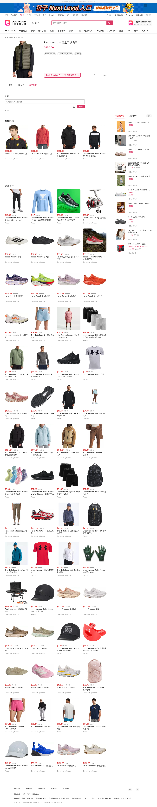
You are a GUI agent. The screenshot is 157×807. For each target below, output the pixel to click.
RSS (137, 789)
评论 (81, 106)
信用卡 (29, 15)
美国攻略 (37, 15)
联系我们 (120, 15)
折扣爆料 (52, 15)
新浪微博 (130, 789)
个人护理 (100, 30)
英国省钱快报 (41, 798)
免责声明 (54, 788)
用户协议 (26, 794)
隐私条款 (36, 794)
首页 (6, 15)
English (140, 15)
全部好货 (23, 30)
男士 (136, 30)
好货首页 (12, 30)
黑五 (93, 798)
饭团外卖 (75, 15)
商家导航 (61, 15)
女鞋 (79, 30)
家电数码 (61, 30)
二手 (68, 15)
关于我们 (17, 788)
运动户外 (42, 30)
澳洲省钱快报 (76, 798)
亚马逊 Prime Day (104, 798)
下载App (130, 15)
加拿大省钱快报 (27, 798)
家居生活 (111, 30)
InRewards (118, 798)
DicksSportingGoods (65, 54)
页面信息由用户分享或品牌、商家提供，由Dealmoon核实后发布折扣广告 (38, 802)
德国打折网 (65, 798)
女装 (52, 30)
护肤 (33, 30)
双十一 (87, 798)
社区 (44, 15)
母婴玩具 (88, 30)
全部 (149, 116)
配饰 (128, 30)
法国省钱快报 (53, 798)
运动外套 (78, 54)
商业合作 (41, 788)
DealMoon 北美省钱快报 (15, 22)
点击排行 (14, 15)
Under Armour (50, 54)
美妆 (71, 30)
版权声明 (66, 788)
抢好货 (22, 15)
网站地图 (17, 794)
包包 (121, 30)
